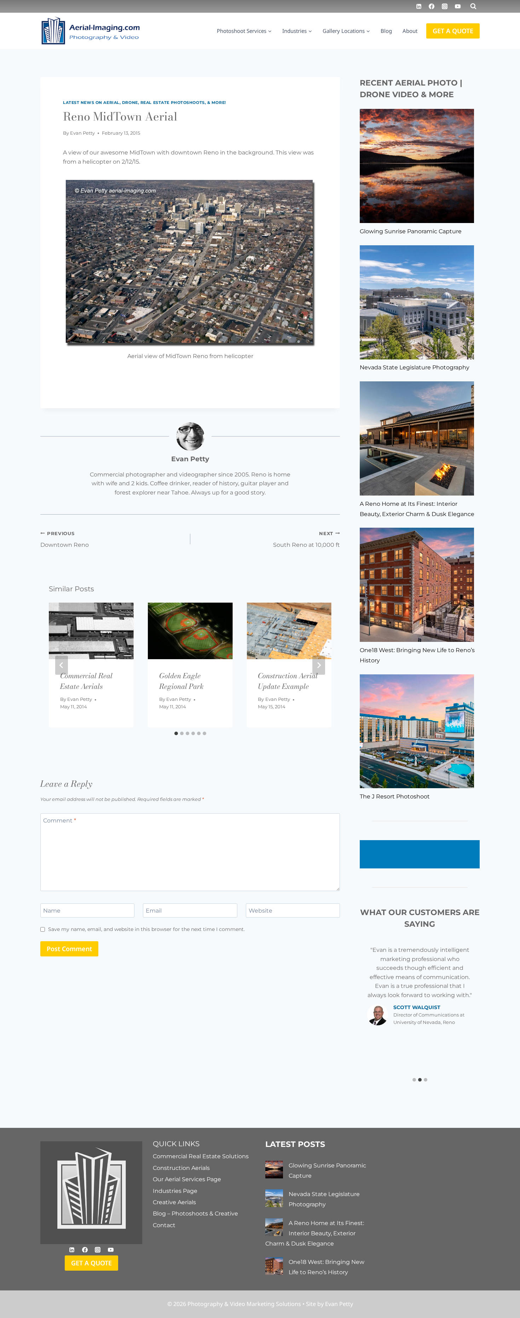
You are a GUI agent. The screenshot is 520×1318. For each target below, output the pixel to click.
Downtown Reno (64, 540)
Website (260, 910)
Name (51, 910)
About (410, 30)
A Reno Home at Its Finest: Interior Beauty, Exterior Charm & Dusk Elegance (314, 1233)
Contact (164, 1225)
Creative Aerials (174, 1202)
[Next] (318, 665)
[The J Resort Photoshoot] (417, 731)
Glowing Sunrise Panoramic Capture (411, 231)
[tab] (176, 733)
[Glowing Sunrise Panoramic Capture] (417, 166)
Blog (386, 30)
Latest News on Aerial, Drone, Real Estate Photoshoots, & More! (144, 102)
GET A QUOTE (453, 31)
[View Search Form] (473, 6)
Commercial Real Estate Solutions (201, 1156)
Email (154, 910)
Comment (59, 820)
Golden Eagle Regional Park (181, 681)
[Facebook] (431, 6)
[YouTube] (457, 6)
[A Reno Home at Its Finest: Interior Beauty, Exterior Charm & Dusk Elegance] (417, 438)
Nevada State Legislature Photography (414, 367)
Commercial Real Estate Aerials (86, 681)
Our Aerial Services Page (187, 1179)
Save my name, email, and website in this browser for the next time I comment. (146, 929)
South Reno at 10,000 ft (306, 540)
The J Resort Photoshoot (395, 796)
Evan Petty (82, 133)
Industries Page (175, 1191)
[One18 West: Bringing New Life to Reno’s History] (417, 585)
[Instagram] (444, 6)
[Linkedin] (418, 6)
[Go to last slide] (61, 665)
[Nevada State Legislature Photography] (417, 302)
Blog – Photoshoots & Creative (195, 1213)
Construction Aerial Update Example (288, 681)
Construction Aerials (181, 1168)
